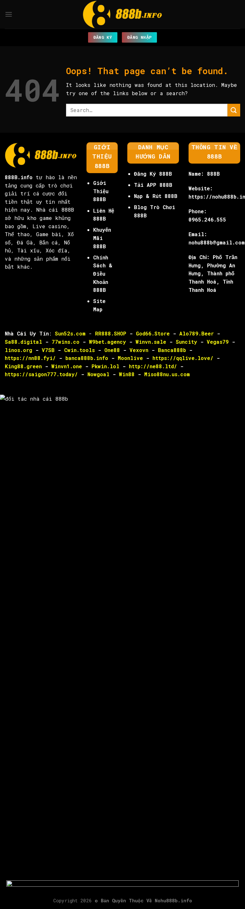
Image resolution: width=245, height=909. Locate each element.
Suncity (186, 341)
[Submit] (233, 110)
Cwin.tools (79, 350)
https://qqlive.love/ (182, 358)
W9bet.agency (107, 341)
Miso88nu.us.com (167, 374)
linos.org (18, 350)
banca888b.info (86, 358)
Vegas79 (218, 341)
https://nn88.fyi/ (30, 358)
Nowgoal (98, 374)
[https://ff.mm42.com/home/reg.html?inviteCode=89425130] (122, 894)
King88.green (23, 366)
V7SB (48, 350)
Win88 (127, 374)
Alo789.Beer (196, 333)
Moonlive (130, 358)
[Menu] (8, 14)
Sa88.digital (23, 341)
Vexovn (139, 350)
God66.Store (153, 333)
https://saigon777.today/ (41, 374)
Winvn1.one (66, 366)
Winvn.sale (151, 341)
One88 (112, 350)
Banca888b (172, 350)
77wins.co (65, 341)
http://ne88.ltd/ (153, 366)
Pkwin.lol (105, 366)
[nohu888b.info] (122, 14)
